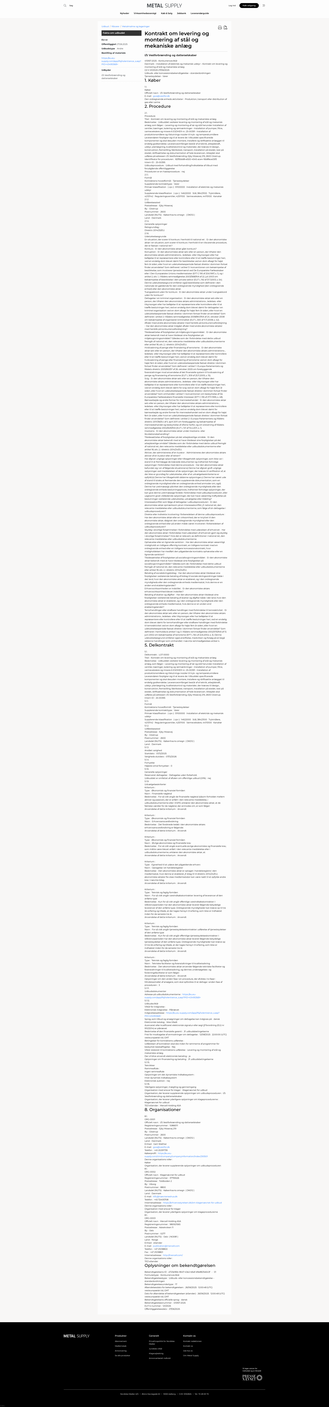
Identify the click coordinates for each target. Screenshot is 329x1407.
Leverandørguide (200, 13)
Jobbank (181, 13)
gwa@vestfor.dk (161, 96)
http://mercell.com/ (173, 1255)
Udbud (105, 26)
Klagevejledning (156, 1353)
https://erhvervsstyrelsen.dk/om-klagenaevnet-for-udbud (192, 1202)
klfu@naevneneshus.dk (165, 1196)
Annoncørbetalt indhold (159, 1358)
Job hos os (188, 1351)
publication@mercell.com (166, 1246)
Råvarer (115, 26)
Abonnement (121, 1341)
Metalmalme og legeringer (136, 26)
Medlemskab (120, 1346)
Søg (71, 5)
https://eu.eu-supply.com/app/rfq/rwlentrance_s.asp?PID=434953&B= (121, 61)
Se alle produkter (122, 1355)
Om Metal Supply (191, 1355)
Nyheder (124, 13)
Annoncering (121, 1351)
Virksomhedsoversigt (145, 13)
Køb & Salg (166, 13)
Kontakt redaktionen (192, 1341)
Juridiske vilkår (155, 1349)
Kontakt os (188, 1346)
